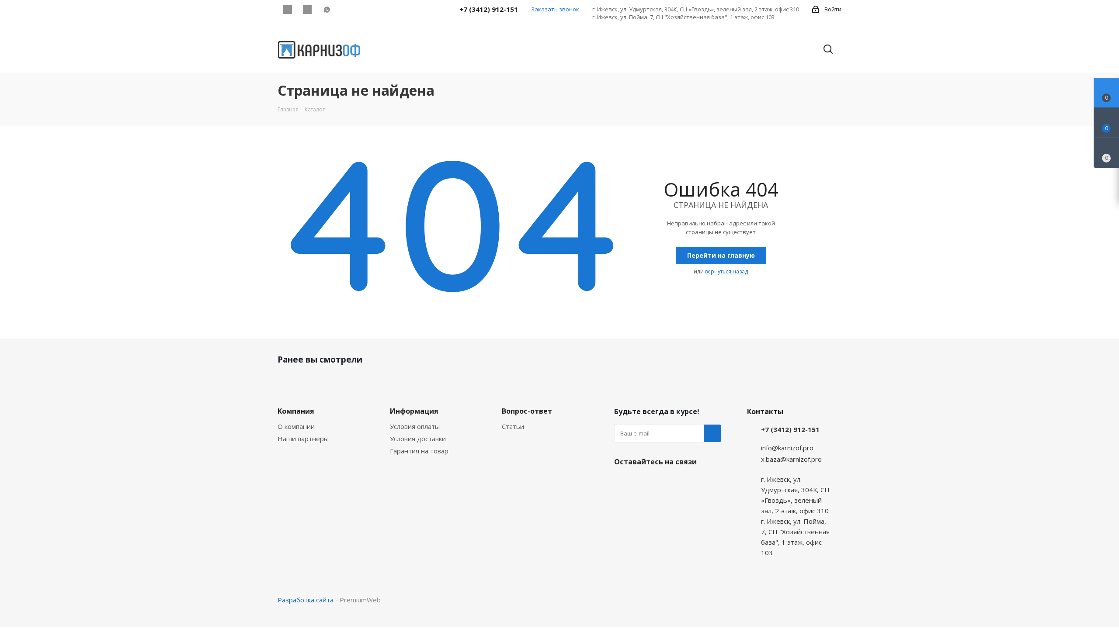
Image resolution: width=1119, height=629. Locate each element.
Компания (296, 411)
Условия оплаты (415, 426)
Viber (307, 9)
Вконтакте (287, 9)
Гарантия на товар (419, 450)
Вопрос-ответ (527, 411)
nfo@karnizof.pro (787, 447)
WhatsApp (327, 9)
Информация (414, 411)
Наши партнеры (303, 438)
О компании (296, 426)
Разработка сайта (306, 599)
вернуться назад (726, 271)
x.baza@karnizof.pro (791, 459)
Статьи (513, 426)
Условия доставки (418, 438)
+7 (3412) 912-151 (790, 429)
